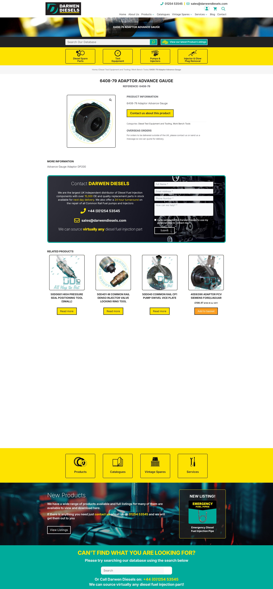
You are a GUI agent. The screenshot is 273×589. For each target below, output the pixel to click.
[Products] (80, 466)
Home (122, 14)
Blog (212, 14)
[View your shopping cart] (215, 8)
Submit (164, 230)
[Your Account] (206, 8)
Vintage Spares (181, 14)
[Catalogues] (117, 466)
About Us (133, 14)
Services (200, 14)
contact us (102, 514)
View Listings (59, 530)
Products (146, 14)
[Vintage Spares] (155, 466)
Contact (221, 14)
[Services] (192, 466)
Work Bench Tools (140, 69)
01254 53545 (174, 3)
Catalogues (163, 14)
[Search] (153, 42)
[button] (223, 8)
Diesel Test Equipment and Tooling (114, 69)
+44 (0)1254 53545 (104, 211)
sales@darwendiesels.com (209, 3)
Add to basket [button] (206, 311)
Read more (67, 311)
